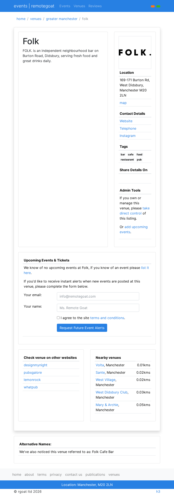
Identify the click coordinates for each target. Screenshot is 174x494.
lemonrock (32, 380)
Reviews (95, 6)
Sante (100, 372)
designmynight (35, 365)
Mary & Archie (107, 405)
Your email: (33, 295)
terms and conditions (107, 318)
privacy (56, 474)
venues (35, 19)
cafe (130, 154)
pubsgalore (33, 372)
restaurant (127, 159)
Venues (79, 6)
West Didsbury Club (112, 392)
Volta (100, 365)
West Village (105, 380)
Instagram (128, 135)
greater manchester (61, 19)
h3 (158, 491)
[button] (158, 6)
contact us (73, 474)
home (21, 19)
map (123, 103)
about (29, 474)
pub (139, 159)
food (139, 154)
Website (126, 121)
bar (123, 154)
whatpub (31, 387)
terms (41, 474)
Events (64, 6)
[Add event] (153, 6)
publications (95, 474)
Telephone (128, 128)
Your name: (33, 306)
